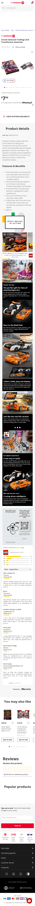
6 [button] (17, 683)
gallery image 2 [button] (17, 427)
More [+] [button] (5, 587)
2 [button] (13, 683)
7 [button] (18, 683)
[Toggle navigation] (2, 3)
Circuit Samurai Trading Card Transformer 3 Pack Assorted (22, 730)
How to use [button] (24, 538)
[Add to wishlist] (32, 52)
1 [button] (12, 683)
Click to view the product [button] (10, 542)
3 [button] (14, 683)
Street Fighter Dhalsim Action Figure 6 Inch (6, 729)
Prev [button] (3, 244)
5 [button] (16, 683)
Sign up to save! (7, 808)
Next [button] (31, 244)
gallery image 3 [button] (20, 427)
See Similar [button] (10, 80)
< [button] (8, 683)
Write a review (20, 47)
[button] (14, 242)
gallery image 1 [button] (15, 427)
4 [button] (15, 683)
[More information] (32, 105)
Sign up (17, 826)
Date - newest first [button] (11, 569)
